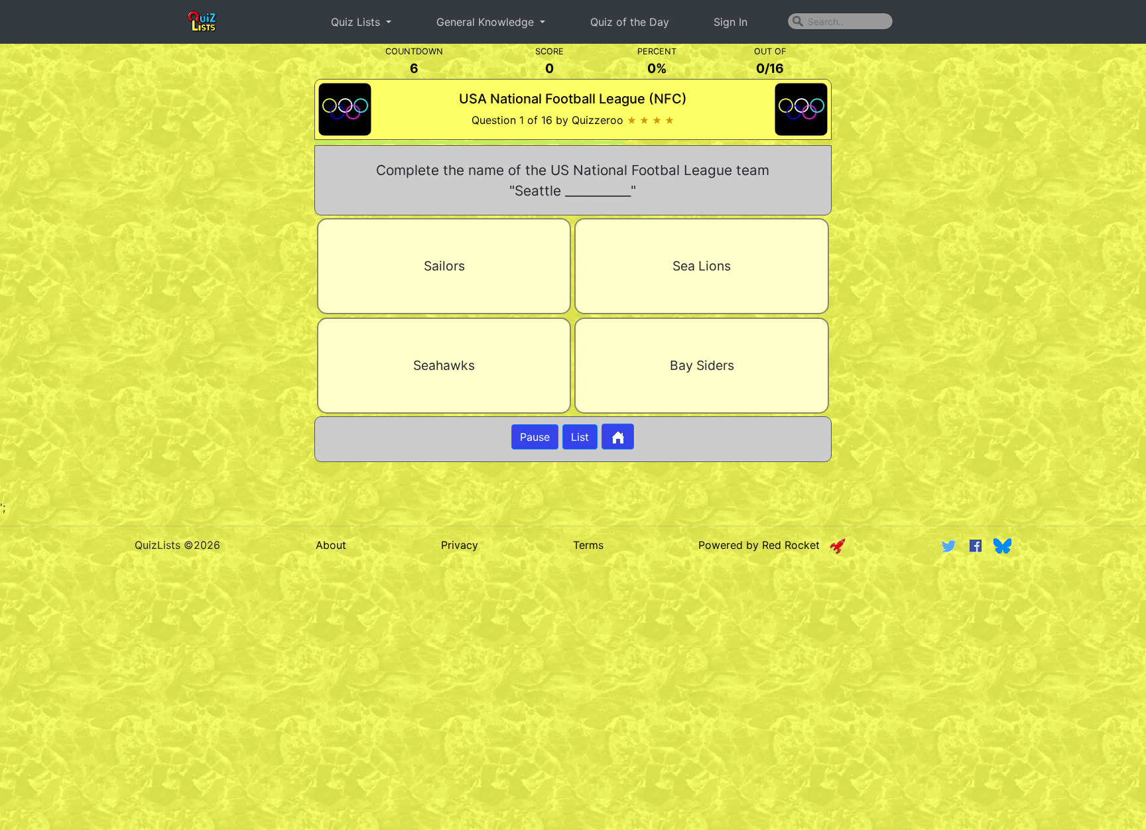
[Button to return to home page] (618, 436)
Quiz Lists (357, 22)
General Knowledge (486, 22)
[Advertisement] (135, 272)
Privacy (459, 545)
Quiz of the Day (629, 22)
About (331, 545)
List (580, 437)
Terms (588, 545)
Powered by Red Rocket (764, 545)
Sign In (730, 22)
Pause (535, 437)
